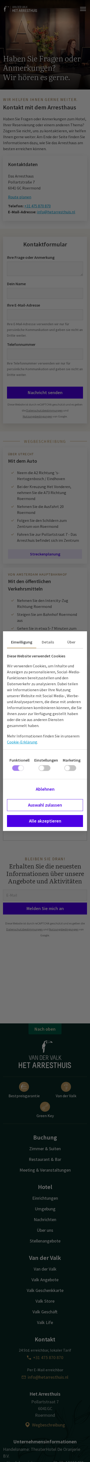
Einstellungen (46, 760)
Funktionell (20, 760)
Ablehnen (45, 789)
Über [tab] (71, 642)
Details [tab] (48, 642)
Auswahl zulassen (45, 805)
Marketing (71, 760)
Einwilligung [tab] (21, 642)
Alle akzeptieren (45, 821)
